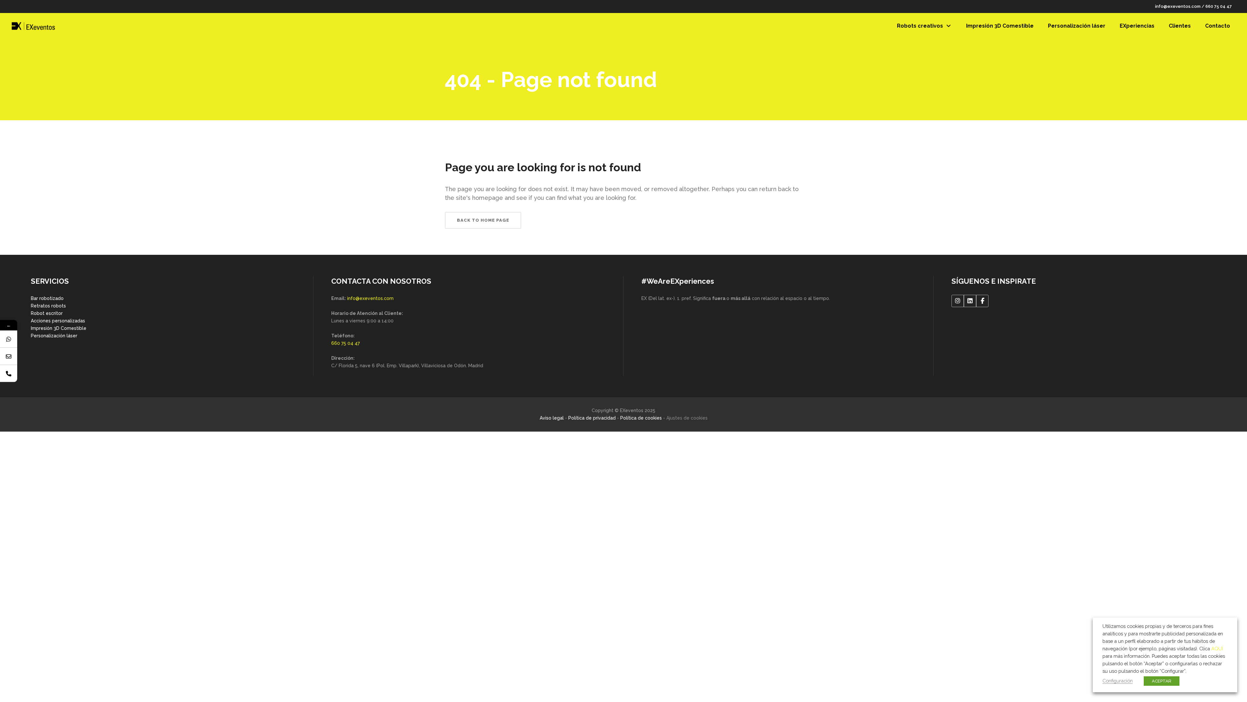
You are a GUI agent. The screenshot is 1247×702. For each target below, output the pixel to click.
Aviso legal (552, 418)
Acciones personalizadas (58, 320)
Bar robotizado (47, 298)
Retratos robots (48, 305)
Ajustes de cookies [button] (687, 418)
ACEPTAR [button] (1161, 681)
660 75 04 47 (1218, 6)
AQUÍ (1217, 648)
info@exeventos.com (1178, 6)
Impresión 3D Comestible (58, 328)
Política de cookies (641, 418)
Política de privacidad (592, 418)
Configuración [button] (1117, 680)
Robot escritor (47, 313)
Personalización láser (54, 335)
